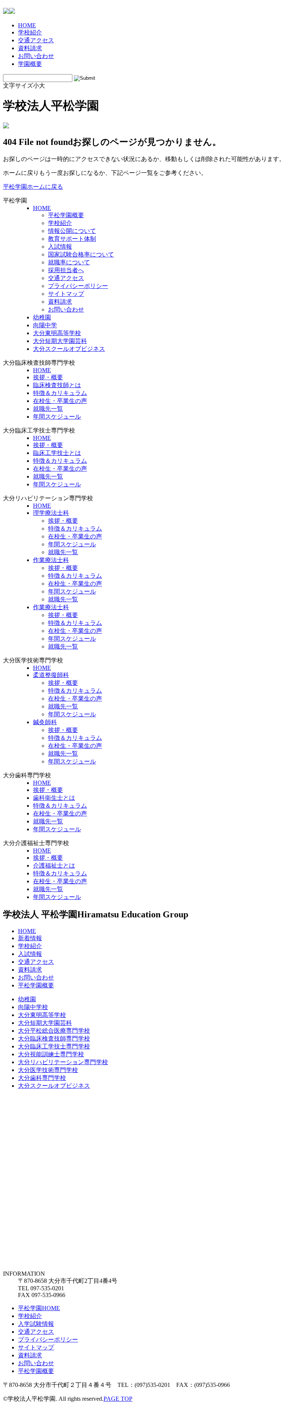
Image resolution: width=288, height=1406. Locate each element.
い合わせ (36, 56)
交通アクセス (66, 278)
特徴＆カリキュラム (60, 393)
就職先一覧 (48, 409)
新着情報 (30, 938)
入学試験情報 (36, 1324)
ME (27, 25)
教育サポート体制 (72, 239)
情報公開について (72, 231)
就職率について (69, 262)
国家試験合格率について (81, 254)
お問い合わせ (66, 309)
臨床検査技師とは (57, 385)
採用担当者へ (66, 270)
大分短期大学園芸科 (60, 341)
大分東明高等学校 (57, 333)
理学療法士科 (51, 513)
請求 (30, 48)
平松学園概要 (66, 215)
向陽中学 (45, 325)
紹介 (30, 32)
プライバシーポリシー (78, 286)
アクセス (36, 40)
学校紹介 (60, 223)
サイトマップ (66, 294)
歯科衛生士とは (54, 798)
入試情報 (60, 246)
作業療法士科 (51, 560)
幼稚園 (42, 317)
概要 (30, 64)
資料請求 (60, 301)
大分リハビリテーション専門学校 (63, 1062)
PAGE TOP (118, 1399)
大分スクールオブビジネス (69, 349)
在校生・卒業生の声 (60, 401)
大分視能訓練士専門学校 (51, 1054)
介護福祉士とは (54, 865)
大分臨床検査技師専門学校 (54, 1038)
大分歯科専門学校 (42, 1078)
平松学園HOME (39, 1308)
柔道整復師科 (51, 675)
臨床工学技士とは (57, 453)
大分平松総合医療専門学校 (54, 1030)
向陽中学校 (33, 1007)
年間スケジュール (57, 416)
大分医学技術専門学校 (48, 1070)
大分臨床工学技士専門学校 (54, 1046)
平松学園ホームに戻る (33, 186)
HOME (42, 208)
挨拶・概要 (48, 377)
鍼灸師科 (45, 722)
